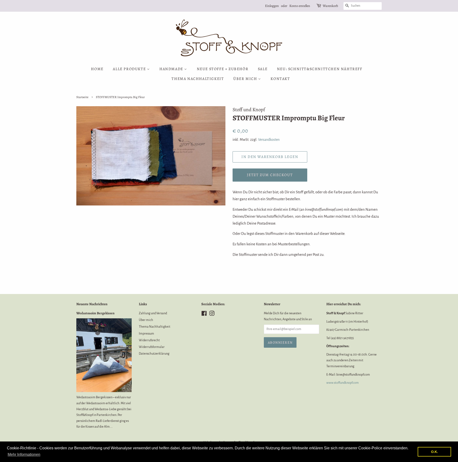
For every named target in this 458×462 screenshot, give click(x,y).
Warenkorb (330, 6)
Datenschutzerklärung (154, 353)
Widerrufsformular (152, 347)
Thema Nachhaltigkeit (198, 78)
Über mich (245, 78)
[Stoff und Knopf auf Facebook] (204, 314)
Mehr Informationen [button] (24, 454)
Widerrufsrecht (149, 340)
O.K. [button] (434, 452)
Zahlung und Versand (153, 313)
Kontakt (280, 78)
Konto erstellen (299, 6)
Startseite (82, 97)
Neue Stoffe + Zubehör (223, 69)
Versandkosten (269, 140)
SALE (262, 69)
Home (97, 69)
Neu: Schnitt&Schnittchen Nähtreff (319, 69)
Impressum (146, 333)
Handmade (171, 69)
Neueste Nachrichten (91, 304)
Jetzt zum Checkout (270, 175)
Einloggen (272, 6)
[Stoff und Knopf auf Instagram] (211, 314)
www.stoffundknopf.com (342, 382)
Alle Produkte (130, 69)
